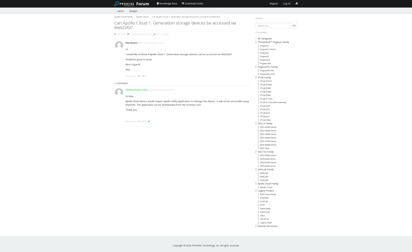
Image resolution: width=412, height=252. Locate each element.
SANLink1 (264, 173)
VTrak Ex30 (265, 106)
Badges (133, 11)
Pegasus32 (265, 60)
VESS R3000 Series (268, 155)
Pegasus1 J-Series (268, 49)
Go (294, 25)
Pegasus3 (264, 56)
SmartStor (264, 198)
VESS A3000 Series (268, 130)
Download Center (193, 3)
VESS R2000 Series (268, 162)
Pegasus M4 (265, 63)
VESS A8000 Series (268, 144)
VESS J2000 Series (268, 166)
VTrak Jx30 (264, 109)
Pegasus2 (264, 52)
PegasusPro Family (268, 66)
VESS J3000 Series (268, 159)
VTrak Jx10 (264, 116)
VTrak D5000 (266, 84)
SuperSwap (265, 208)
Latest (120, 11)
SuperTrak (264, 212)
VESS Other (265, 148)
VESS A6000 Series (268, 137)
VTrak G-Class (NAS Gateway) (273, 102)
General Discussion (268, 226)
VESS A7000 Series (268, 141)
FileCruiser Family (268, 194)
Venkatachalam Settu (136, 89)
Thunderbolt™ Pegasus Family (273, 42)
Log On (287, 3)
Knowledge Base (168, 3)
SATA (262, 205)
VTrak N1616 (266, 81)
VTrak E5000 (265, 91)
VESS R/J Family (266, 151)
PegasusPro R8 (267, 70)
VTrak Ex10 (265, 113)
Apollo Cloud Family (268, 183)
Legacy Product (266, 190)
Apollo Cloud (266, 187)
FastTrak (264, 201)
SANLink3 (264, 180)
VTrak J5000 (265, 95)
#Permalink (131, 76)
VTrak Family (264, 77)
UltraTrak (264, 219)
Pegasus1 (264, 45)
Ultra (262, 215)
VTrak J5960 (265, 88)
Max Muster (132, 42)
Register (274, 3)
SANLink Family (266, 169)
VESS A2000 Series (268, 127)
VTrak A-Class (266, 98)
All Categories (265, 38)
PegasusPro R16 (267, 74)
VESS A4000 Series (268, 134)
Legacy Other (266, 222)
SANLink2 (264, 176)
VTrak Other (265, 120)
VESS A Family (265, 123)
